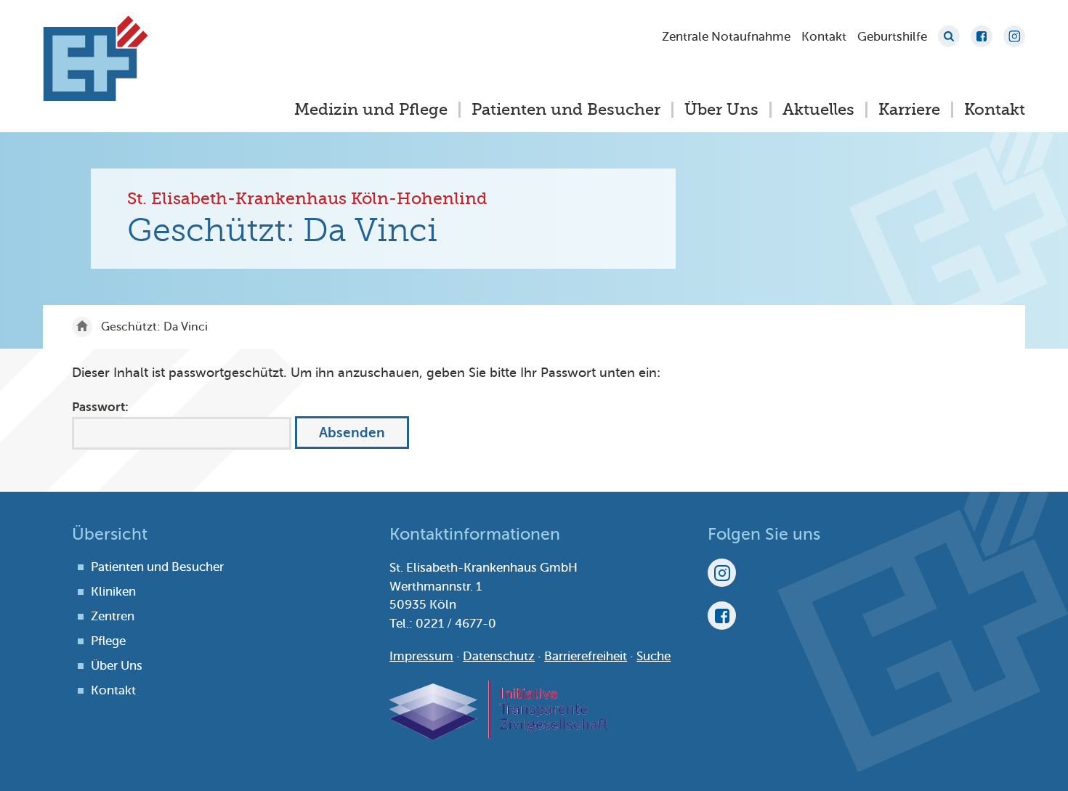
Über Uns (721, 110)
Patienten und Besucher (566, 110)
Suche (949, 36)
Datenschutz (499, 656)
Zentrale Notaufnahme (726, 37)
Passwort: (100, 407)
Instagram (1014, 36)
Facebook (981, 36)
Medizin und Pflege (371, 110)
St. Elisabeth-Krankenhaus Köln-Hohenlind (95, 58)
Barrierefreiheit (585, 656)
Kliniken (113, 592)
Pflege (108, 641)
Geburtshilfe (892, 37)
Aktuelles (818, 110)
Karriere (909, 110)
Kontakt (823, 37)
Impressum (421, 656)
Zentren (112, 616)
